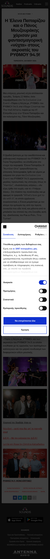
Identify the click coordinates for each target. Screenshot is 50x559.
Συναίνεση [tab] (8, 234)
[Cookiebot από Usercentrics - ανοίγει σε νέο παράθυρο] (35, 227)
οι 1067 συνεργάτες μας (25, 248)
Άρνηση (25, 330)
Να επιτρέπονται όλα (25, 321)
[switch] (43, 291)
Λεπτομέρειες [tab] (24, 234)
